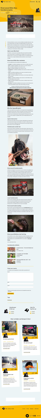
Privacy (28, 408)
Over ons (23, 408)
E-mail (8, 285)
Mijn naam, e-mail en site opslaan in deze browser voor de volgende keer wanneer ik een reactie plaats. (19, 291)
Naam (8, 282)
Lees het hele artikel (6, 348)
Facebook (12, 313)
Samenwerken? (32, 1)
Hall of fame (36, 408)
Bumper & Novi (38, 12)
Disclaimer (31, 408)
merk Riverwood (26, 207)
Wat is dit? (15, 12)
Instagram (12, 311)
